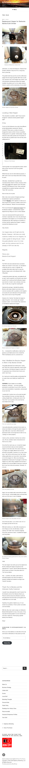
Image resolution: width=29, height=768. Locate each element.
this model (7, 184)
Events (4, 693)
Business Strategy (6, 687)
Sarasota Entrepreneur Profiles (9, 714)
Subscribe (7, 643)
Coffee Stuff (5, 690)
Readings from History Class (9, 708)
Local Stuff (4, 696)
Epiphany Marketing (9, 724)
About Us (4, 684)
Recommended (6, 711)
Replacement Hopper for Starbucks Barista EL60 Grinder (13, 22)
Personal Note (5, 702)
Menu (15, 9)
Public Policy (5, 705)
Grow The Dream (8, 727)
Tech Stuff (4, 717)
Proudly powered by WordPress (9, 764)
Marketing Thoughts (7, 699)
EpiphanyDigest (11, 2)
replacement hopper (18, 207)
